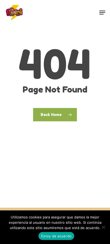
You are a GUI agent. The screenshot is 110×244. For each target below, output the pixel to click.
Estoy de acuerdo (56, 236)
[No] (103, 227)
